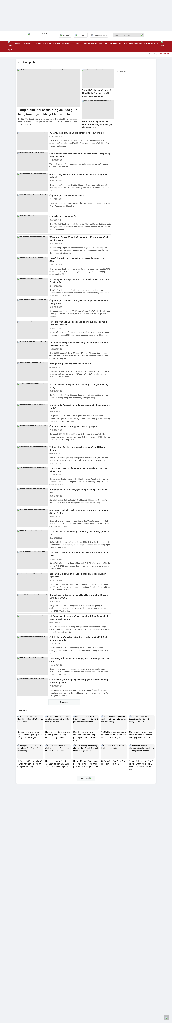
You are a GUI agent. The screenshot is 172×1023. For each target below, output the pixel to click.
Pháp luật (76, 43)
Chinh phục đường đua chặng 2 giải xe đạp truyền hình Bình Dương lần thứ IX (78, 638)
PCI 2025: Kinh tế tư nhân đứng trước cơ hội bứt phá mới (76, 133)
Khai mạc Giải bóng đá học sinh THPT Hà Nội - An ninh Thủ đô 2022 (79, 554)
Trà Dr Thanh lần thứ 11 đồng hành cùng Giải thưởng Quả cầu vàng (79, 532)
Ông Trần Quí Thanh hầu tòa (62, 216)
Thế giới (56, 43)
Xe (120, 43)
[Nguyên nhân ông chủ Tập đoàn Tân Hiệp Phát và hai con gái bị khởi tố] (32, 413)
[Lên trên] (166, 1017)
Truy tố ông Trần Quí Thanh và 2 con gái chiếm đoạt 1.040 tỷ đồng (78, 259)
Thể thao (47, 43)
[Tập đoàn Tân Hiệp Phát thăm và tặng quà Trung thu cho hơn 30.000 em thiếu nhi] (32, 350)
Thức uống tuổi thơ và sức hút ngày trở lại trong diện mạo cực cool (79, 659)
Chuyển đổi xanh (151, 43)
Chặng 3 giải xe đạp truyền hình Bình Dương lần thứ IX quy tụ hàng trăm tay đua (79, 596)
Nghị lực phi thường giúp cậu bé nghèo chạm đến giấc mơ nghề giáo (77, 575)
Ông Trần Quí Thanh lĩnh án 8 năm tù (66, 196)
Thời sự (17, 43)
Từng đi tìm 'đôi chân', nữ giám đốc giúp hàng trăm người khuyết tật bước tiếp (47, 112)
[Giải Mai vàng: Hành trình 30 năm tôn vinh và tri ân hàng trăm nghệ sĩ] (32, 182)
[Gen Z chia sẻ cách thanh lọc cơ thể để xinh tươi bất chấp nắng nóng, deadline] (32, 161)
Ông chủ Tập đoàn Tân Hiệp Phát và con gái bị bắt (73, 426)
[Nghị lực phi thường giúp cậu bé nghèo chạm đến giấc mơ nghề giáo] (32, 582)
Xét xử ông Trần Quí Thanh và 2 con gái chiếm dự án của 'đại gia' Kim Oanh (78, 238)
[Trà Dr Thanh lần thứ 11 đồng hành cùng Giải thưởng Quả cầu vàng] (32, 539)
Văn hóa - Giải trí (90, 43)
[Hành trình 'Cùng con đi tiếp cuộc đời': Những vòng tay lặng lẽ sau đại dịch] (98, 109)
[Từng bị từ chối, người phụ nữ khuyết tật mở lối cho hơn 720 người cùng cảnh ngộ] (98, 78)
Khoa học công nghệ (133, 43)
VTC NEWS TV (27, 43)
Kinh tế (38, 43)
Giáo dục (66, 43)
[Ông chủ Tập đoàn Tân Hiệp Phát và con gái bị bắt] (32, 434)
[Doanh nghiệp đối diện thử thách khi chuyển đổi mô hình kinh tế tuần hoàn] (32, 287)
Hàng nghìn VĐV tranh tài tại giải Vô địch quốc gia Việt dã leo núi (78, 491)
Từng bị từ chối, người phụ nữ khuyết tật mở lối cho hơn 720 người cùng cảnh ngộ (97, 93)
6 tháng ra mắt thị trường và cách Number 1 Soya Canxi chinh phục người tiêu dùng (78, 617)
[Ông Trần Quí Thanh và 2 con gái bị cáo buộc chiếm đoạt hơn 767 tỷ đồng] (32, 308)
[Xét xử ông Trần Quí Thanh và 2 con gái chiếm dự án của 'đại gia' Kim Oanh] (32, 245)
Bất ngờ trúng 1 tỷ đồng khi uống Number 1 (70, 364)
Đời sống (113, 43)
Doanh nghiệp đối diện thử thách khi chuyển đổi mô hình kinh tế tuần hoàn (79, 280)
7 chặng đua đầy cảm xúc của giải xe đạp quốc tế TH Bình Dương (77, 448)
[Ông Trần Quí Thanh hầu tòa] (32, 224)
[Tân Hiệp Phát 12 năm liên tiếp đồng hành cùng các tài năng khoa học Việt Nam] (32, 330)
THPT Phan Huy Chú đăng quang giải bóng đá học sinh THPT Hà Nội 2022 (79, 469)
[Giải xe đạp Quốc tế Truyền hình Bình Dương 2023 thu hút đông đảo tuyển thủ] (32, 518)
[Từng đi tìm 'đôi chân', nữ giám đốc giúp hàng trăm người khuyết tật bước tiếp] (48, 88)
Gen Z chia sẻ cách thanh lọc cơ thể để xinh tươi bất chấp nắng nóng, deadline (79, 155)
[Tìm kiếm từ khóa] (142, 35)
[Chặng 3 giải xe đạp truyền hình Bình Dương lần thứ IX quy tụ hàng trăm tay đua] (32, 603)
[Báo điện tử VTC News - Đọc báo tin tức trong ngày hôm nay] (41, 36)
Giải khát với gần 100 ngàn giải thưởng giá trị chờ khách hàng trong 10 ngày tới (78, 681)
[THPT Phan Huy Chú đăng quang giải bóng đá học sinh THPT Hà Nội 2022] (32, 476)
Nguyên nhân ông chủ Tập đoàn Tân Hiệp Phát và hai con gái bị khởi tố (79, 406)
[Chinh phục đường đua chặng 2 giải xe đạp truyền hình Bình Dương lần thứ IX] (32, 645)
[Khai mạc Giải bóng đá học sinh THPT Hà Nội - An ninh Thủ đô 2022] (32, 560)
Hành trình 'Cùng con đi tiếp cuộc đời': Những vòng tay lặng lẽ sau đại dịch (97, 124)
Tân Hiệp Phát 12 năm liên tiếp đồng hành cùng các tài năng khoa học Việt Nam (78, 323)
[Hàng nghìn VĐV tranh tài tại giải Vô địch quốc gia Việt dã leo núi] (32, 497)
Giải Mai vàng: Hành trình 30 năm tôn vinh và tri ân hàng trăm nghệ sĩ (78, 175)
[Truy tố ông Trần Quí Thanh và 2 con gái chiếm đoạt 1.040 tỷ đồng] (32, 266)
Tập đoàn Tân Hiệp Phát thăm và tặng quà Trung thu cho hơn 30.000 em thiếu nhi (78, 344)
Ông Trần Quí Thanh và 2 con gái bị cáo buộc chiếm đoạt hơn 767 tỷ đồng (78, 302)
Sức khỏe (103, 43)
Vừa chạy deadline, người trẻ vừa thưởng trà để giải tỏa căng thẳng (78, 386)
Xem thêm (64, 702)
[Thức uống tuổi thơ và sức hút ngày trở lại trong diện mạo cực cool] (32, 666)
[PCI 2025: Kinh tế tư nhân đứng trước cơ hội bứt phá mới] (32, 141)
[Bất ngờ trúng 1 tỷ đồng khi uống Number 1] (32, 371)
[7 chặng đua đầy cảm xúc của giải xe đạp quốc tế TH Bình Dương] (32, 455)
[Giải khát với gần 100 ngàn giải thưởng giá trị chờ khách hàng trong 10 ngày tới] (32, 687)
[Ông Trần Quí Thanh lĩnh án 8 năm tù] (32, 203)
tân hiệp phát (26, 62)
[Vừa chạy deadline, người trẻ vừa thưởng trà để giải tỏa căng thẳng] (32, 392)
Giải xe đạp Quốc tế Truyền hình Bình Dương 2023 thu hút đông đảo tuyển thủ (79, 511)
